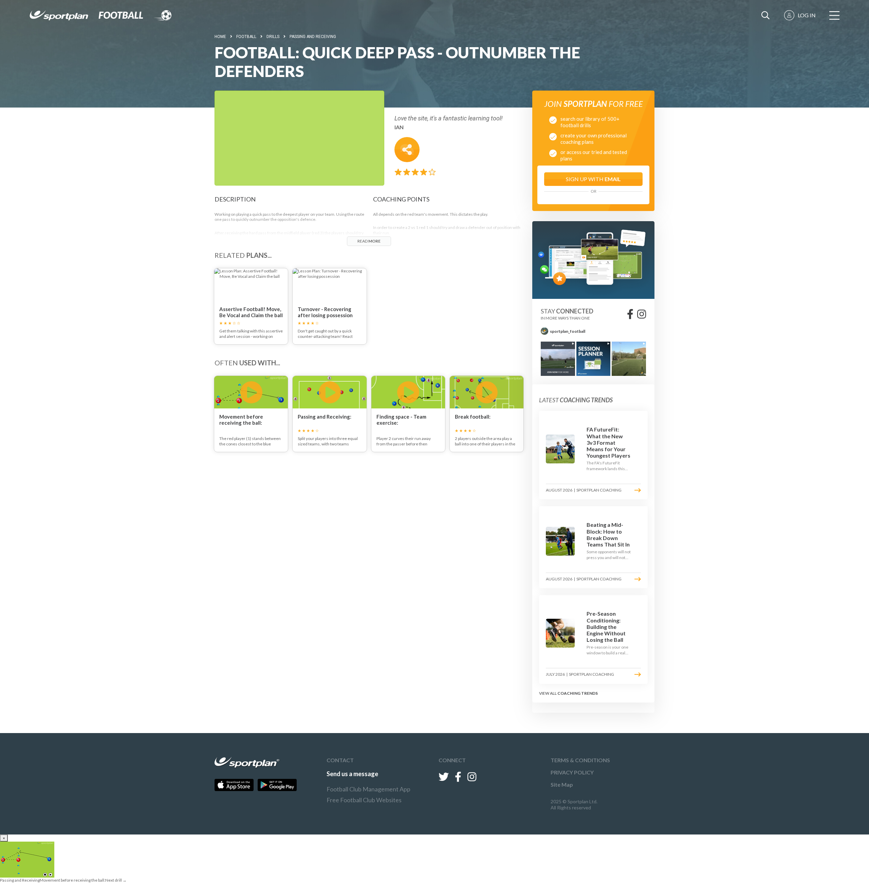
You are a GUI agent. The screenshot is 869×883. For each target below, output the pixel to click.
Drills (272, 36)
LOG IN (807, 15)
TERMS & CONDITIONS (580, 760)
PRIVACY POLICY (572, 772)
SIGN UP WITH (593, 179)
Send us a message (352, 774)
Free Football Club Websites (364, 800)
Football (246, 36)
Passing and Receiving (313, 36)
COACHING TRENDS (577, 693)
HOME (220, 36)
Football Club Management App (368, 789)
